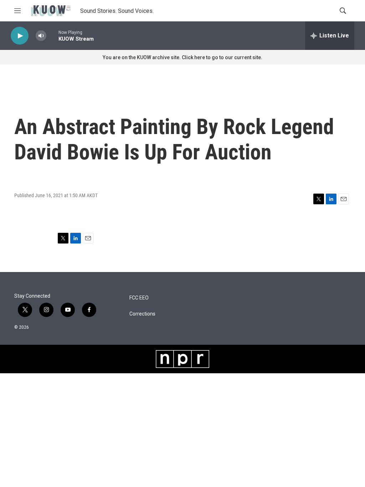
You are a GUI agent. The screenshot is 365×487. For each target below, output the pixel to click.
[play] (19, 36)
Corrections (142, 314)
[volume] (41, 36)
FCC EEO (139, 298)
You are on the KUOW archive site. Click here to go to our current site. (182, 57)
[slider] (52, 35)
